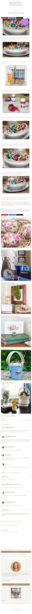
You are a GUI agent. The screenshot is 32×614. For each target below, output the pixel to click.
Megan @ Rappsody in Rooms (10, 436)
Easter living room (8, 203)
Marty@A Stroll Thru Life (9, 427)
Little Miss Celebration (8, 212)
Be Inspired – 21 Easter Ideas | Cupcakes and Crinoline (12, 472)
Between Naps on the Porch (5, 209)
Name (2, 546)
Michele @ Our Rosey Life (9, 446)
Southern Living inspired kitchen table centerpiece (21, 203)
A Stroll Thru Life (12, 209)
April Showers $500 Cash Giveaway (25, 419)
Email (13, 546)
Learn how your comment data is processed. (19, 554)
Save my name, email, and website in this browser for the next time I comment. (13, 549)
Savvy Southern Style (15, 210)
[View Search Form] (17, 7)
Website (23, 546)
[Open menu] (15, 7)
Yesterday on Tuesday (4, 210)
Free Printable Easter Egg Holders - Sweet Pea (11, 525)
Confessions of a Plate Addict (19, 209)
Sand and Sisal (27, 209)
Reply (29, 427)
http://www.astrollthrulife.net (13, 431)
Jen (5, 463)
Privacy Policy (19, 610)
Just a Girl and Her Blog (21, 210)
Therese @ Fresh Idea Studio (10, 501)
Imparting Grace (28, 210)
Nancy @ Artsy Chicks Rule (10, 492)
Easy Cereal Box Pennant (5, 419)
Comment (3, 534)
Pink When (14, 212)
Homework (9, 210)
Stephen (6, 509)
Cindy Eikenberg (8, 454)
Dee (5, 476)
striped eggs (3, 204)
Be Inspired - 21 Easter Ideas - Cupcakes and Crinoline (12, 521)
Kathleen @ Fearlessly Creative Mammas (12, 484)
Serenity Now (3, 212)
